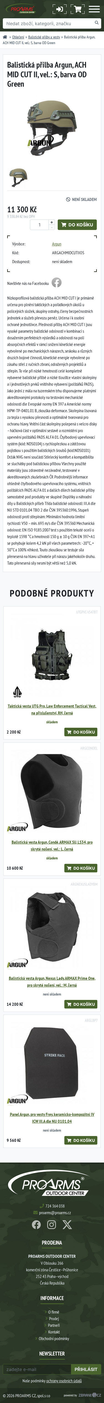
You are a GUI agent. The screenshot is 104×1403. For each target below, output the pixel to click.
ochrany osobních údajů (64, 1380)
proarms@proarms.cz (55, 1212)
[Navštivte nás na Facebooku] (57, 283)
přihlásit (86, 1369)
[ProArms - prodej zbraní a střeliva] (5, 37)
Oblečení (18, 37)
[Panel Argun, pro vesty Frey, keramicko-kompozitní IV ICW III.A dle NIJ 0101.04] (52, 1063)
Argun (56, 244)
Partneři (54, 1325)
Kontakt (54, 1332)
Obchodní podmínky (54, 1338)
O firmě (53, 1312)
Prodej (54, 1318)
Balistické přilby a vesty (44, 37)
